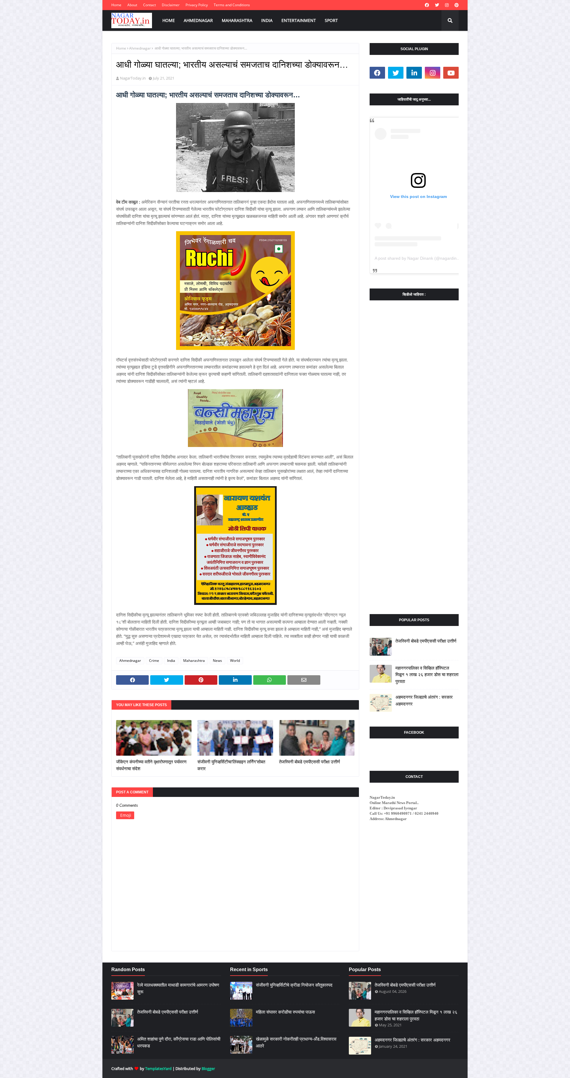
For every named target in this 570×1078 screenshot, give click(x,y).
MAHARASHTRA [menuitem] (237, 20)
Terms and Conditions (232, 4)
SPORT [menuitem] (331, 20)
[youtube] (451, 73)
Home (116, 4)
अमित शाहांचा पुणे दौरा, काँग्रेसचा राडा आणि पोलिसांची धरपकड (178, 1042)
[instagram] (447, 5)
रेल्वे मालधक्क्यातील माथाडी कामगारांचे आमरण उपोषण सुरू (178, 988)
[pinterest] (456, 5)
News (217, 660)
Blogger (208, 1068)
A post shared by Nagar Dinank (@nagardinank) (420, 258)
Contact (149, 4)
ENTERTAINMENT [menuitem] (298, 20)
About (132, 4)
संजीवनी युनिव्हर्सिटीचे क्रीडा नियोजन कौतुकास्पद (294, 984)
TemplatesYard (158, 1068)
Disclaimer (171, 4)
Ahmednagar (140, 48)
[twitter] (437, 5)
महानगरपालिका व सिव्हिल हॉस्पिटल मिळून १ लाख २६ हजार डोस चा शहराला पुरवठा (426, 674)
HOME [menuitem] (168, 20)
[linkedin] (414, 73)
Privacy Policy (197, 4)
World (235, 660)
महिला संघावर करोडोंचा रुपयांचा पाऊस (285, 1011)
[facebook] (426, 5)
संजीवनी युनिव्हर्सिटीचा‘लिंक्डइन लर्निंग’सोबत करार (231, 765)
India (171, 660)
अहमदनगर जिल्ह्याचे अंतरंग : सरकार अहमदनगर (424, 700)
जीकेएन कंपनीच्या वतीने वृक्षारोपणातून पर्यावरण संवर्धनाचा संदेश (151, 765)
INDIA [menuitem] (267, 20)
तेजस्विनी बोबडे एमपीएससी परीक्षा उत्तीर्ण (309, 761)
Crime (154, 660)
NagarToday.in (133, 78)
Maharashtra (194, 660)
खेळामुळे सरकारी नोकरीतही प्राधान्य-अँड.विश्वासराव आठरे (296, 1042)
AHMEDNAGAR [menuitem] (198, 20)
